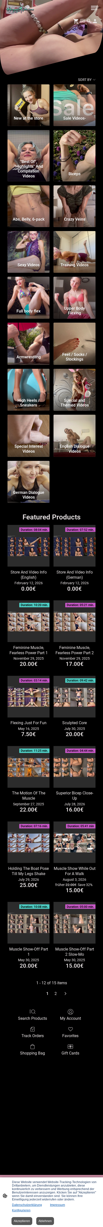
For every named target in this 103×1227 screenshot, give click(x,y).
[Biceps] (75, 143)
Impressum (57, 1205)
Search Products (32, 1018)
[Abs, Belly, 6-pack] (29, 199)
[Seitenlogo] (20, 8)
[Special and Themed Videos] (75, 382)
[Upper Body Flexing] (75, 290)
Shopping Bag (32, 1053)
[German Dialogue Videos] (29, 474)
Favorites (70, 1035)
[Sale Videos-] (75, 98)
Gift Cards (70, 1053)
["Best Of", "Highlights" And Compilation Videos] (29, 143)
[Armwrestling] (29, 336)
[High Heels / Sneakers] (29, 382)
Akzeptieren (22, 1221)
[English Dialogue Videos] (75, 428)
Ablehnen (45, 1221)
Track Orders (33, 1035)
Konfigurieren (21, 1210)
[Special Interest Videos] (29, 428)
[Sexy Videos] (29, 244)
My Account (70, 1018)
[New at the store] (29, 98)
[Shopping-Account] (95, 21)
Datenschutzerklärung (27, 1205)
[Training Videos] (75, 244)
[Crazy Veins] (75, 199)
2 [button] (55, 993)
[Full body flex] (29, 290)
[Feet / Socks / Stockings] (75, 336)
